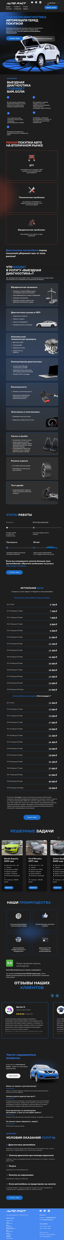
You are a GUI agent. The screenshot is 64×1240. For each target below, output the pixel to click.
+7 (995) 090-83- (49, 1217)
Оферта (25, 9)
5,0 (9, 963)
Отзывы (25, 6)
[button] (14, 38)
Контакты (9, 9)
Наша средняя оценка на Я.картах (28, 964)
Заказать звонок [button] (51, 7)
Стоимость (17, 6)
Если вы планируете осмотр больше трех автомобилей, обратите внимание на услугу (30, 563)
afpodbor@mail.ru (48, 1219)
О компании (17, 9)
